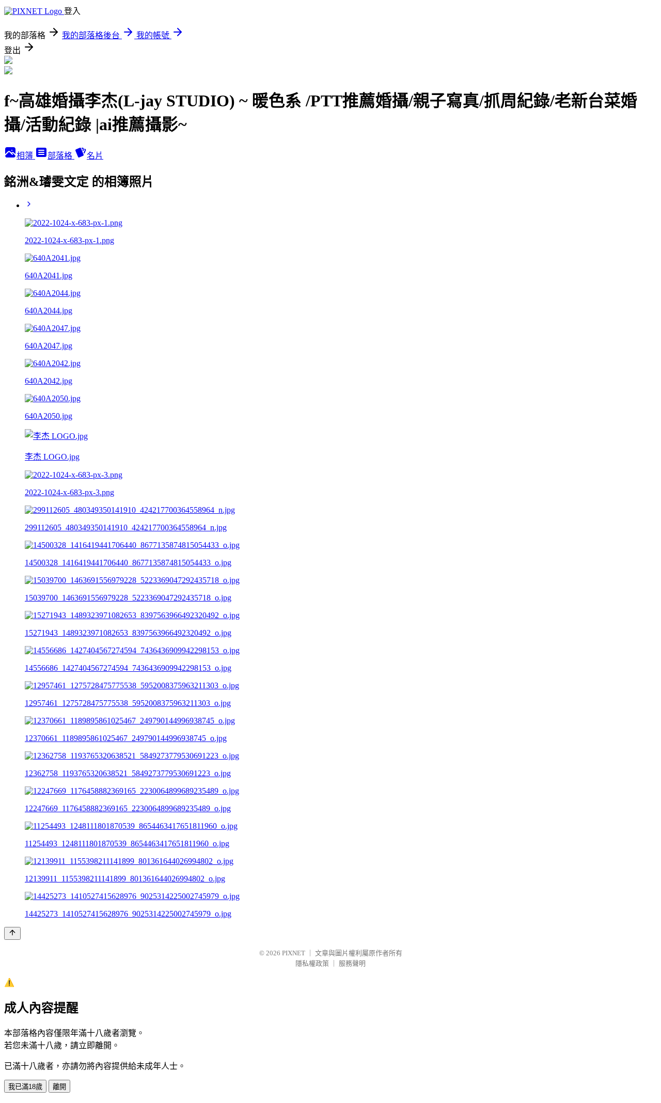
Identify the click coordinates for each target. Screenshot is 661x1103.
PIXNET (293, 953)
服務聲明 (352, 963)
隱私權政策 (312, 963)
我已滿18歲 (25, 1087)
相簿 (26, 155)
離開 (59, 1087)
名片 (95, 155)
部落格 (61, 155)
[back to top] (12, 933)
